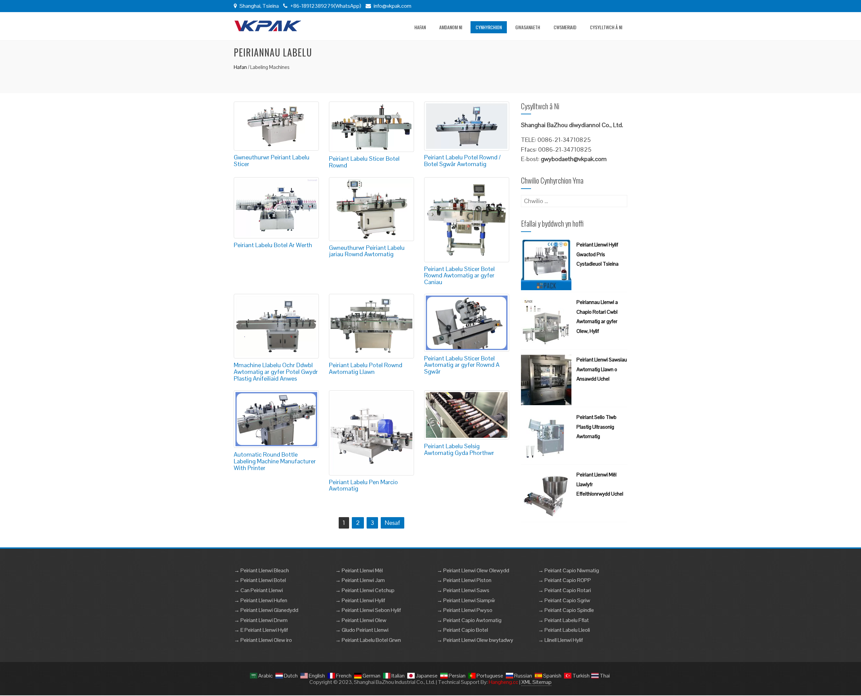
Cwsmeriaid (565, 27)
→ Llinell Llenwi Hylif (560, 640)
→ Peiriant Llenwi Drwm (261, 620)
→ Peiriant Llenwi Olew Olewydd (473, 570)
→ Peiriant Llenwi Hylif (360, 600)
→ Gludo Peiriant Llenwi (361, 629)
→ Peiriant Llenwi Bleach (261, 570)
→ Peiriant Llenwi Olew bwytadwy (475, 640)
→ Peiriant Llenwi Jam (360, 580)
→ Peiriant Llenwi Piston (464, 580)
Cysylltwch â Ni (606, 27)
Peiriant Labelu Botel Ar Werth (273, 245)
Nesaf (392, 523)
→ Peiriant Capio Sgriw (564, 600)
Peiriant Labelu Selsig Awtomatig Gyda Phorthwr (459, 449)
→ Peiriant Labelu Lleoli (564, 629)
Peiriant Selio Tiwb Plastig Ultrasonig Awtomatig (596, 427)
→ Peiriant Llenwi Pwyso (464, 610)
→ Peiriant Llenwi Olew (360, 620)
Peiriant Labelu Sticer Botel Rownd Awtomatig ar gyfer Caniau (459, 275)
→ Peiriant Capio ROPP (564, 580)
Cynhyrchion (489, 27)
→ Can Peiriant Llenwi (258, 590)
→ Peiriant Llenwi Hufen (260, 600)
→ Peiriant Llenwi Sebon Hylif (368, 610)
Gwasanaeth (527, 27)
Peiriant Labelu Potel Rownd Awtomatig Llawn (365, 368)
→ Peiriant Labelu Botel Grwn (368, 640)
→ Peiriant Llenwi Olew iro (263, 640)
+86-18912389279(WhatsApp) (325, 5)
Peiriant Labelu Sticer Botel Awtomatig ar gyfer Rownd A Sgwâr (461, 365)
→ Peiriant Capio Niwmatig (568, 570)
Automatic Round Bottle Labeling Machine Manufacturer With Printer (275, 461)
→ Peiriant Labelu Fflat (563, 620)
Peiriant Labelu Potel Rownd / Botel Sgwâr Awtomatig (462, 160)
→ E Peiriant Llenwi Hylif (261, 629)
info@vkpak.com (392, 5)
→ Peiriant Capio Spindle (566, 610)
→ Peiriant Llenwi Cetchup (365, 590)
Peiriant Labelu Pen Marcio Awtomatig (363, 485)
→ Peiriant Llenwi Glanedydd (266, 610)
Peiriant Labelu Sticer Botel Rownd (364, 162)
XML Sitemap (536, 682)
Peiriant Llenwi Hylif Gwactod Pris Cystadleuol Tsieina (597, 254)
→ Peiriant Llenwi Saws (463, 590)
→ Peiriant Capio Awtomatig (469, 620)
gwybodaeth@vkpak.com (574, 159)
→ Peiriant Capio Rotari (564, 590)
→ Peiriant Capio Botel (462, 629)
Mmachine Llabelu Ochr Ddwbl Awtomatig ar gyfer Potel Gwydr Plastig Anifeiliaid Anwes (276, 371)
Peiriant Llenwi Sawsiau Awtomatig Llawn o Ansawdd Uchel (601, 369)
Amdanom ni (450, 27)
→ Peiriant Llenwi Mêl (359, 570)
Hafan (420, 27)
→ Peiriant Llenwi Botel (260, 580)
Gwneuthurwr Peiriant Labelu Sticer (271, 160)
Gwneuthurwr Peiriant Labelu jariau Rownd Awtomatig (367, 251)
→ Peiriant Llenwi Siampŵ (466, 600)
